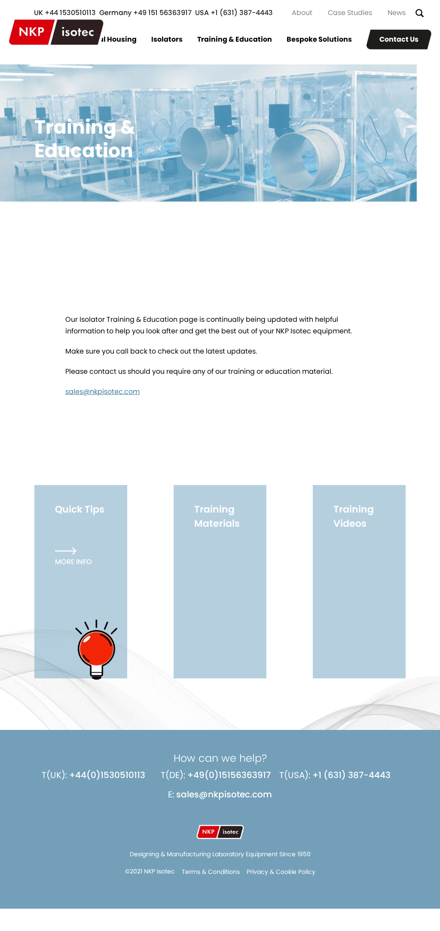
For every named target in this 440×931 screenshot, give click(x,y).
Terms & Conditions (211, 871)
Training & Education (234, 39)
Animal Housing (108, 39)
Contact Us (399, 39)
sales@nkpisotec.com (102, 392)
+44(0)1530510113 (107, 775)
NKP (56, 32)
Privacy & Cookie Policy (281, 871)
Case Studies (350, 13)
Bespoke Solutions (319, 39)
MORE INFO (73, 562)
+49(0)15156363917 (229, 775)
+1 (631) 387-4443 (351, 775)
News (397, 13)
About (302, 13)
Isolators (167, 39)
